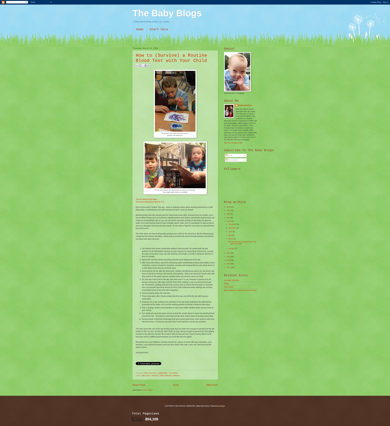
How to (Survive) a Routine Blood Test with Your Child (171, 58)
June (231, 231)
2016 (229, 221)
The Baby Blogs (167, 13)
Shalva (226, 283)
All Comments (232, 160)
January (232, 248)
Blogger (222, 406)
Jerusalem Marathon (231, 280)
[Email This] (137, 65)
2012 (229, 264)
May (230, 235)
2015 (229, 253)
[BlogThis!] (140, 65)
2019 (229, 210)
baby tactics (146, 375)
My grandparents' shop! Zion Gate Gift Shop (240, 290)
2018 (229, 214)
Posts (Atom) (147, 390)
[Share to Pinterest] (148, 65)
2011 (229, 267)
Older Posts (212, 385)
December (233, 224)
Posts (229, 155)
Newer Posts (139, 385)
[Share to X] (142, 65)
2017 (229, 218)
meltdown (176, 375)
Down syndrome (166, 375)
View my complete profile (233, 143)
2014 (229, 257)
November (233, 228)
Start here (159, 29)
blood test (155, 375)
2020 (229, 207)
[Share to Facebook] (145, 65)
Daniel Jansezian (150, 373)
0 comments (173, 373)
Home (140, 29)
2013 (229, 260)
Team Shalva (229, 287)
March (231, 239)
